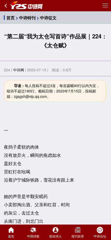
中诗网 (18, 69)
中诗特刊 (27, 18)
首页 (10, 18)
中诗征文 (48, 18)
